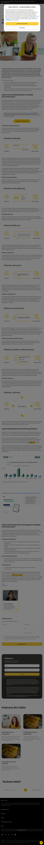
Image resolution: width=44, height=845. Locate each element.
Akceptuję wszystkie (22, 23)
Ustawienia (22, 27)
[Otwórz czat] (41, 842)
